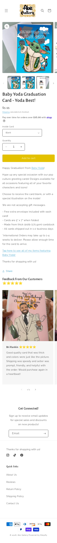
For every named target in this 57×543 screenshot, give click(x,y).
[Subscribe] (44, 433)
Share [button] (9, 271)
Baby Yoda (38, 168)
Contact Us (12, 503)
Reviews (10, 482)
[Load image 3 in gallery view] (42, 82)
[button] (6, 10)
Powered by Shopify (38, 535)
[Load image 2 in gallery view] (28, 82)
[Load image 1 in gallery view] (14, 82)
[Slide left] (3, 83)
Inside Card (8, 126)
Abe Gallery (23, 535)
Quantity (6, 140)
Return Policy (13, 489)
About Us (11, 474)
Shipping (6, 112)
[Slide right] (53, 83)
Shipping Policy (15, 496)
